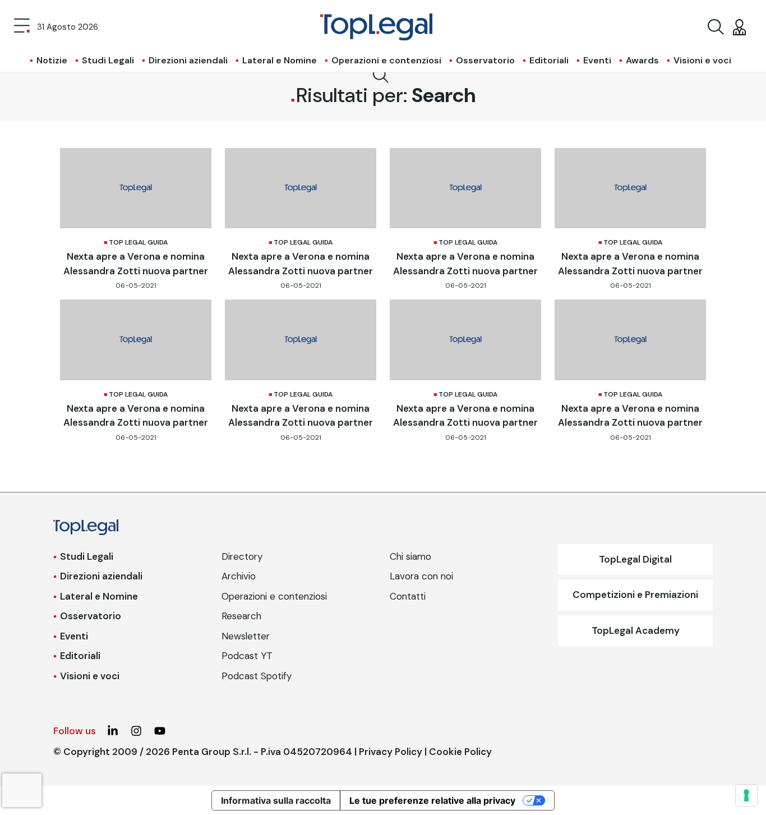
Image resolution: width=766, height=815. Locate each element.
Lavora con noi (421, 576)
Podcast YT (247, 656)
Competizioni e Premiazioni (635, 594)
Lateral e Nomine (279, 60)
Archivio (239, 576)
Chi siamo (410, 556)
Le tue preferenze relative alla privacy (432, 800)
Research (241, 616)
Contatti (408, 596)
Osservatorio (485, 60)
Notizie (51, 60)
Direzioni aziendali (188, 60)
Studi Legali (108, 60)
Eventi (597, 60)
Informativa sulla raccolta (276, 800)
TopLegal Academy (636, 630)
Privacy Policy (390, 751)
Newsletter (246, 636)
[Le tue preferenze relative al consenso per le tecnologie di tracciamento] (746, 795)
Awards (642, 60)
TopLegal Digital (635, 559)
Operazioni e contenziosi (386, 60)
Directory (242, 556)
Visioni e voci (702, 60)
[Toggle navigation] (22, 27)
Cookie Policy (460, 751)
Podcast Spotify (257, 676)
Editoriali (549, 60)
